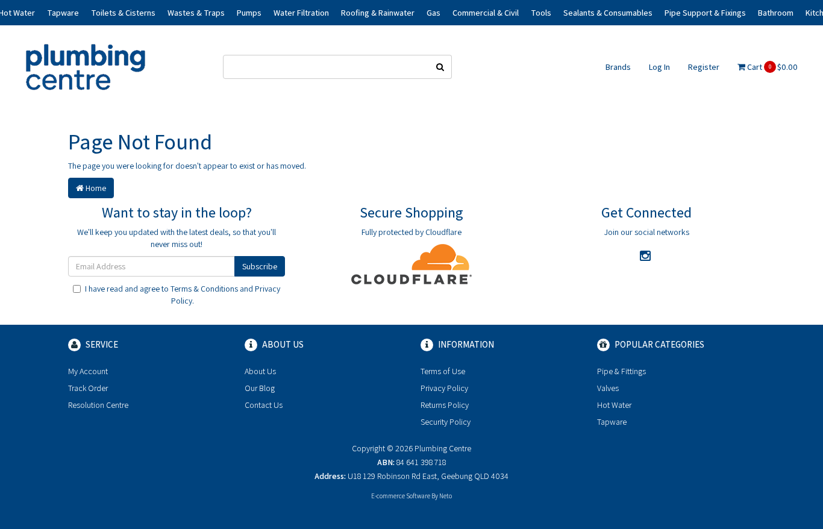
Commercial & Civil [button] (485, 12)
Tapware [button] (63, 12)
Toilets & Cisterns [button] (123, 12)
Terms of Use (443, 371)
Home (95, 188)
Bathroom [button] (775, 12)
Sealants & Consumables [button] (607, 12)
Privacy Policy (444, 388)
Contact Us (264, 404)
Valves (608, 388)
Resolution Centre (98, 404)
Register (703, 66)
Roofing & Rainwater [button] (378, 12)
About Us (260, 371)
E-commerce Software (400, 496)
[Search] (440, 67)
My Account (88, 371)
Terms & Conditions (204, 288)
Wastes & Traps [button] (196, 12)
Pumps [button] (249, 12)
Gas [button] (433, 12)
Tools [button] (541, 12)
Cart (771, 66)
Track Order (88, 388)
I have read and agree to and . (182, 294)
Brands (618, 66)
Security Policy (446, 421)
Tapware (612, 421)
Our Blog (260, 388)
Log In (659, 66)
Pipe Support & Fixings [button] (705, 12)
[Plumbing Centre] (85, 66)
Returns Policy (445, 404)
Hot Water (614, 404)
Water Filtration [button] (301, 12)
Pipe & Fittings (621, 371)
